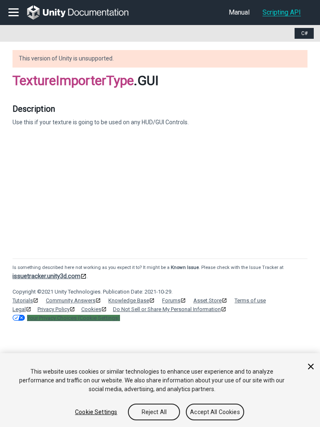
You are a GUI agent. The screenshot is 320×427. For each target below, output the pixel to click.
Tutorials (22, 300)
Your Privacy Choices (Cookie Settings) (73, 318)
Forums (171, 300)
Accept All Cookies (215, 412)
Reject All (154, 412)
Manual (239, 12)
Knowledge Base (128, 300)
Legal (19, 309)
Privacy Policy (54, 309)
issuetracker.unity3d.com (46, 276)
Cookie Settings (96, 412)
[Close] (311, 366)
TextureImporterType (73, 80)
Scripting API (281, 12)
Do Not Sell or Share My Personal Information (167, 309)
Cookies (91, 309)
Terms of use (250, 300)
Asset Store (207, 300)
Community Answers (70, 300)
